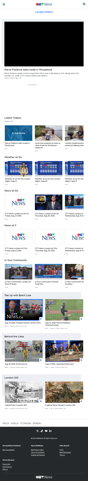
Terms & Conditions (38, 452)
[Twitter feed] (37, 430)
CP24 (61, 450)
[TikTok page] (42, 430)
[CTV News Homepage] (44, 4)
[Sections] (4, 4)
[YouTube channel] (46, 430)
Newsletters (37, 423)
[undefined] (18, 137)
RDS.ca (5, 469)
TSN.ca (62, 455)
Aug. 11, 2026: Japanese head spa (59, 364)
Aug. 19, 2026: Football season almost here (23, 323)
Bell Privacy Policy (37, 450)
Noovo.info (6, 464)
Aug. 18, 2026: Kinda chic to (16, 364)
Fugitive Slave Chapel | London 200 (60, 405)
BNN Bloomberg (65, 452)
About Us (6, 423)
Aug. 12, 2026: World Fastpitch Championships (57, 324)
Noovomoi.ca (7, 467)
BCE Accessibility (9, 450)
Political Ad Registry (38, 455)
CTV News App (25, 423)
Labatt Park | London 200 (16, 405)
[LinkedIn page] (50, 430)
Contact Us (15, 423)
